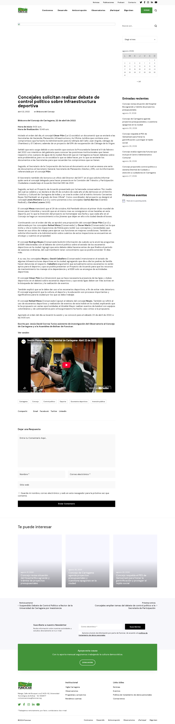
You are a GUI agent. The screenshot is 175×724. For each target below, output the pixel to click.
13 (139, 66)
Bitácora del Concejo (46, 111)
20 (140, 69)
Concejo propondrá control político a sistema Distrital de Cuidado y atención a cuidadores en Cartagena (139, 169)
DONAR (146, 10)
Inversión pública (98, 402)
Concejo (35, 402)
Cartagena (23, 402)
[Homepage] (25, 685)
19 (134, 69)
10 (125, 66)
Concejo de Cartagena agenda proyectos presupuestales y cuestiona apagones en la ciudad (139, 122)
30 (154, 72)
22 (149, 69)
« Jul (139, 81)
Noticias (96, 2)
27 (139, 72)
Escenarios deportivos (79, 402)
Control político (49, 402)
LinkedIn (62, 411)
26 (135, 72)
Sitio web (24, 484)
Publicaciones (108, 2)
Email (35, 411)
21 (144, 69)
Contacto (132, 2)
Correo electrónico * (80, 474)
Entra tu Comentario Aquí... (33, 438)
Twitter (54, 411)
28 (144, 72)
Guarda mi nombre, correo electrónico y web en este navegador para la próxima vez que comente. (63, 494)
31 (124, 75)
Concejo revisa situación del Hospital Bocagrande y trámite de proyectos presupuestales (139, 107)
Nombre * (24, 474)
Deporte (63, 402)
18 (129, 69)
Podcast (121, 2)
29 (150, 72)
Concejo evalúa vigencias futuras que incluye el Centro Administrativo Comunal (139, 154)
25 (130, 72)
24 (125, 72)
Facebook (44, 411)
